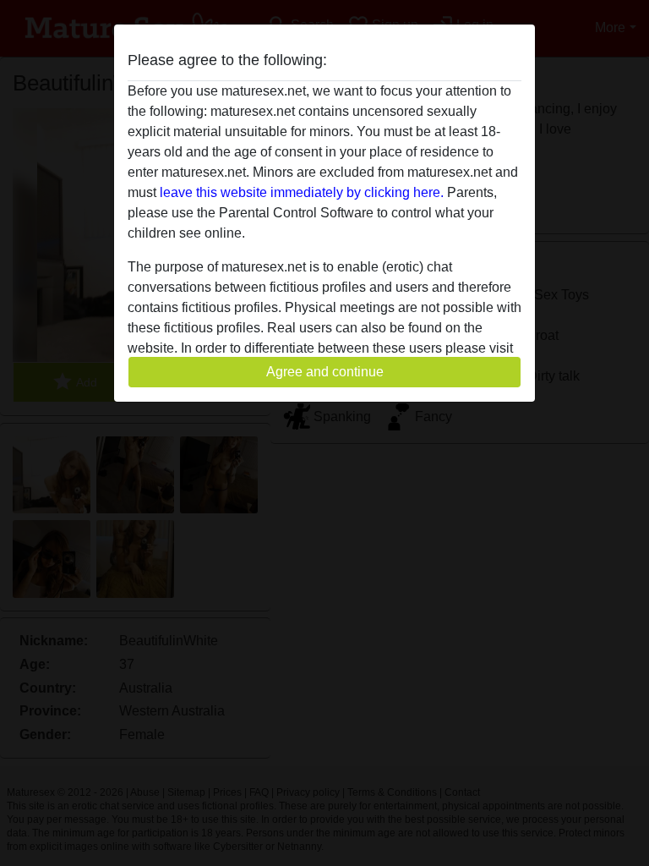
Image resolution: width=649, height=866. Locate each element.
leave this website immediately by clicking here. (302, 192)
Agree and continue (325, 371)
